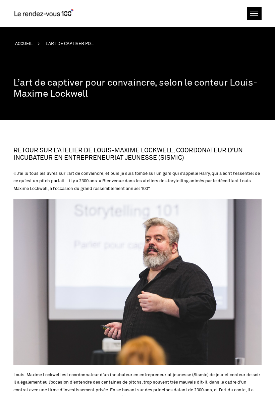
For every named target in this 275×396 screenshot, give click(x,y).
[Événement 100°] (43, 12)
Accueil (24, 44)
